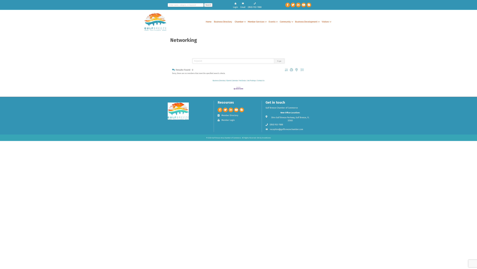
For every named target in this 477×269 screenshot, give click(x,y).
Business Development (306, 22)
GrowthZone (266, 138)
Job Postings (251, 80)
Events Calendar (232, 80)
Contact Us (260, 80)
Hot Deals (242, 80)
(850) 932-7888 (276, 124)
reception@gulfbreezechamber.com (286, 129)
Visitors (325, 22)
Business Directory (223, 22)
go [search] (280, 61)
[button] (173, 70)
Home (208, 22)
